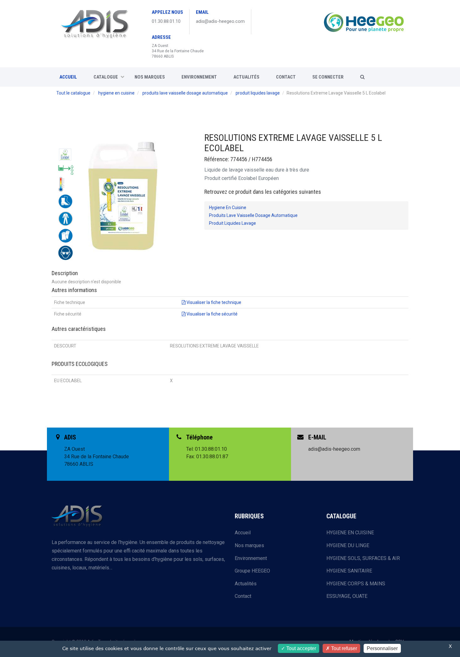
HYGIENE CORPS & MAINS (355, 584)
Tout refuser (343, 648)
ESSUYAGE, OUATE (346, 596)
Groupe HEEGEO (252, 571)
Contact (243, 596)
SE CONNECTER (328, 77)
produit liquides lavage (258, 92)
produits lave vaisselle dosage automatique (185, 92)
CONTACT (286, 77)
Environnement (199, 77)
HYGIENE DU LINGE (347, 545)
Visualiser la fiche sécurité (212, 313)
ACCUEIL (68, 77)
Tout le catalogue (73, 92)
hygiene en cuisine (116, 92)
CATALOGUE (106, 77)
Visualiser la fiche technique (213, 302)
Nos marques (150, 77)
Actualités (246, 77)
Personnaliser (382, 648)
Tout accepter (300, 648)
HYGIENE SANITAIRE (349, 571)
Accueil (243, 533)
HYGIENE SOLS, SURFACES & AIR (363, 558)
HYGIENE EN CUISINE (350, 533)
